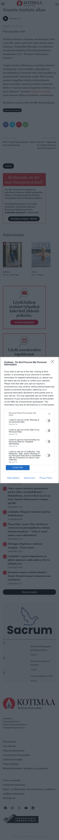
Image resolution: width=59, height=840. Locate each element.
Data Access (29, 478)
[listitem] (29, 414)
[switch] (48, 420)
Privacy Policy (46, 478)
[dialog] (29, 420)
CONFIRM (17, 467)
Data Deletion (13, 478)
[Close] (53, 362)
